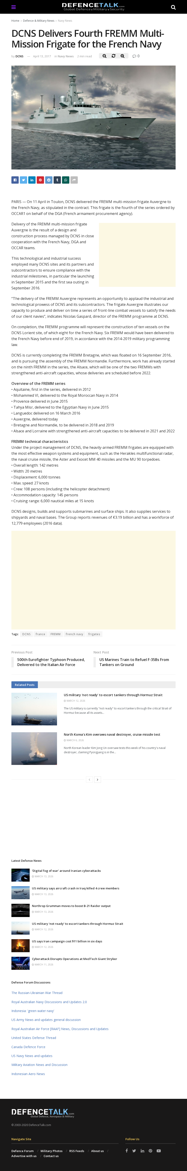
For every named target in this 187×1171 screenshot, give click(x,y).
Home (15, 21)
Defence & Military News (38, 21)
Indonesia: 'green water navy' (32, 1011)
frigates (94, 634)
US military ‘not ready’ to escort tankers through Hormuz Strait (113, 695)
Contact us (51, 1156)
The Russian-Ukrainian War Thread (36, 993)
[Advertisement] (137, 255)
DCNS (19, 56)
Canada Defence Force (28, 1047)
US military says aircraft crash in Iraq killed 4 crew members (75, 888)
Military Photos (51, 1151)
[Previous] (89, 779)
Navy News (65, 21)
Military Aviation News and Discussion (39, 1065)
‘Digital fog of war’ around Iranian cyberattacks (66, 871)
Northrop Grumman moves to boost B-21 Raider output (71, 906)
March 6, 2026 (75, 740)
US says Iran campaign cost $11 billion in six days (67, 941)
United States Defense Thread (33, 1038)
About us (97, 1151)
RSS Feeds (76, 1151)
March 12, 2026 (75, 700)
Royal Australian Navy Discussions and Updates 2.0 (49, 1002)
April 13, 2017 (42, 56)
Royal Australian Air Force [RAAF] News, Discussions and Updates (60, 1029)
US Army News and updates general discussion (46, 1020)
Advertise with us (23, 1156)
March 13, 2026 (43, 876)
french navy (74, 634)
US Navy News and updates (31, 1056)
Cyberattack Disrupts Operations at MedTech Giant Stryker (74, 959)
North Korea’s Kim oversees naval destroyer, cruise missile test (112, 734)
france (40, 634)
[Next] (97, 779)
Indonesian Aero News (28, 1074)
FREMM (56, 634)
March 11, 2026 (43, 964)
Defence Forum (22, 1151)
